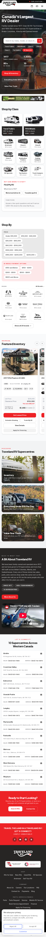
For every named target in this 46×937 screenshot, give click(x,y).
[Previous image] (3, 361)
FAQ (37, 888)
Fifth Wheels (21, 46)
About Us (10, 888)
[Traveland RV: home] (9, 3)
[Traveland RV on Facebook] (15, 839)
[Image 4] (21, 374)
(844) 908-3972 (14, 715)
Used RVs (27, 875)
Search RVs (15, 809)
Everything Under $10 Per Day (15, 80)
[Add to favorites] (31, 350)
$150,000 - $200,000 (14, 255)
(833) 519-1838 (37, 702)
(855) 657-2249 (13, 702)
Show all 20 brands (22, 326)
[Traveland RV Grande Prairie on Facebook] (41, 694)
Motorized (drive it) (13, 193)
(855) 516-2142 (37, 674)
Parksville (7, 735)
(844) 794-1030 (37, 715)
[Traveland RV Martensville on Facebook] (41, 722)
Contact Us (30, 809)
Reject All (13, 926)
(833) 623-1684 (14, 661)
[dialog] (23, 922)
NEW (5, 133)
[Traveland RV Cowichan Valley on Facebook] (41, 667)
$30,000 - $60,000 (13, 241)
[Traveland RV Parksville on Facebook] (41, 735)
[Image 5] (23, 374)
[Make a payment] (37, 6)
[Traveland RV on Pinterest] (26, 839)
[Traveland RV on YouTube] (20, 839)
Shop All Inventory (11, 73)
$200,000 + (31, 255)
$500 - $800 (25, 272)
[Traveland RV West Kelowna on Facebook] (41, 763)
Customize (23, 931)
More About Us (10, 597)
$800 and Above (12, 277)
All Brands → (40, 286)
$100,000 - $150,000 (14, 250)
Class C (7, 50)
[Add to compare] (35, 350)
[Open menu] (42, 6)
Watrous (6, 749)
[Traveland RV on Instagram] (31, 839)
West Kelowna (9, 763)
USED (10, 133)
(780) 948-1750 (13, 688)
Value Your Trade (10, 86)
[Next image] (36, 361)
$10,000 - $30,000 (28, 236)
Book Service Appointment (19, 904)
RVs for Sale (8, 875)
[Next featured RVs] (42, 343)
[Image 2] (16, 374)
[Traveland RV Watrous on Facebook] (41, 749)
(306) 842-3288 (14, 784)
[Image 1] (13, 374)
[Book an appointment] (32, 6)
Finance (34, 904)
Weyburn (7, 777)
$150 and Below (12, 268)
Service (24, 900)
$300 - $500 (11, 272)
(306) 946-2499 (14, 757)
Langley (6, 708)
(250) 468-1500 (13, 743)
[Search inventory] (39, 41)
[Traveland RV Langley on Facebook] (41, 708)
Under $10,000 (11, 236)
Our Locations (37, 1)
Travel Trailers (9, 46)
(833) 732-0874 (37, 661)
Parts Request (14, 900)
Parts (5, 900)
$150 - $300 (26, 268)
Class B (38, 46)
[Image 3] (18, 374)
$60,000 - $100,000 (14, 245)
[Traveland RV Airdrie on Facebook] (41, 653)
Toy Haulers (17, 50)
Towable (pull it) (31, 193)
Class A (30, 46)
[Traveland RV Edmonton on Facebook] (41, 681)
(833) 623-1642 (14, 674)
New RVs (18, 875)
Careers (19, 888)
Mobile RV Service (36, 900)
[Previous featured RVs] (37, 343)
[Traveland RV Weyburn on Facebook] (41, 776)
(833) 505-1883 (13, 770)
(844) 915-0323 (13, 729)
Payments (25, 891)
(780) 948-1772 (37, 688)
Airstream (17, 878)
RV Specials (28, 50)
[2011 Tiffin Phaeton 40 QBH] (20, 361)
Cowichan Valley (10, 667)
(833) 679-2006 (37, 770)
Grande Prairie (9, 694)
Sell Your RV (27, 878)
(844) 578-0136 (37, 729)
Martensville (8, 722)
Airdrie (6, 653)
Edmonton (7, 681)
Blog (33, 891)
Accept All (32, 926)
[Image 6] (26, 374)
